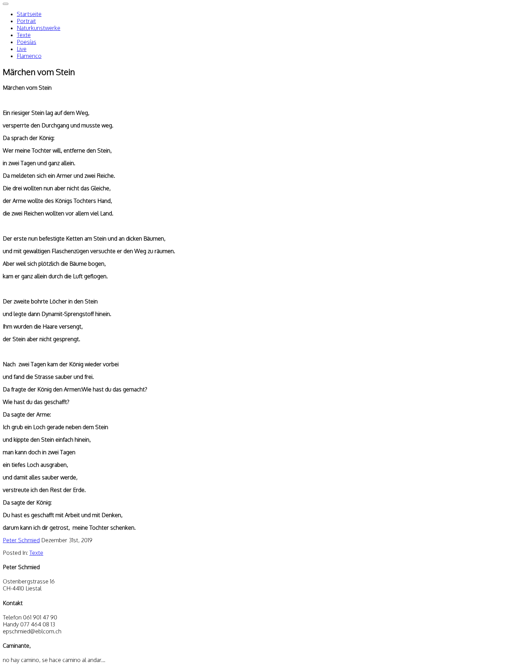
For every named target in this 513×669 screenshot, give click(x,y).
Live (22, 48)
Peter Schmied (21, 540)
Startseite (29, 13)
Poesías (26, 41)
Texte (24, 34)
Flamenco (29, 55)
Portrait (26, 20)
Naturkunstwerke (38, 27)
